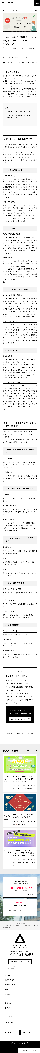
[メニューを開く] (37, 3)
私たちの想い (10, 980)
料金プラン (9, 1022)
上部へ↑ (36, 926)
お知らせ (8, 1003)
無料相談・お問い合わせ (31, 1050)
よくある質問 (31, 894)
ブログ (7, 1008)
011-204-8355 (20, 713)
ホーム (7, 975)
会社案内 (8, 989)
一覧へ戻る (20, 733)
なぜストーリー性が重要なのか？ (19, 111)
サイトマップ (11, 966)
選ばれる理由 (10, 985)
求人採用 (8, 994)
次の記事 (30, 733)
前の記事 (9, 733)
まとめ (9, 121)
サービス (9, 1016)
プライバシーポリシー (14, 968)
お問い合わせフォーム (18, 719)
